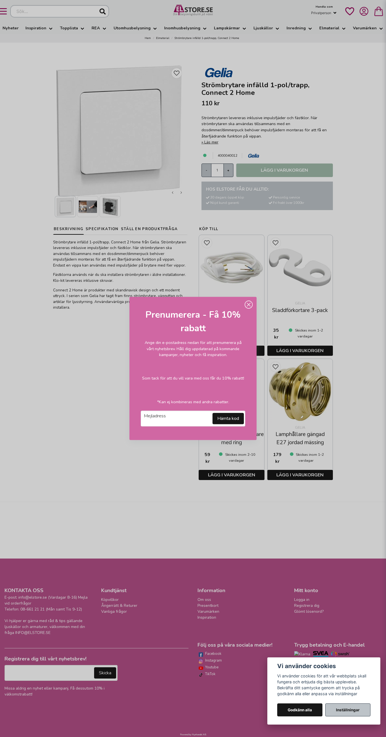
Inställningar (348, 710)
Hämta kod (228, 419)
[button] (249, 305)
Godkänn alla (300, 710)
